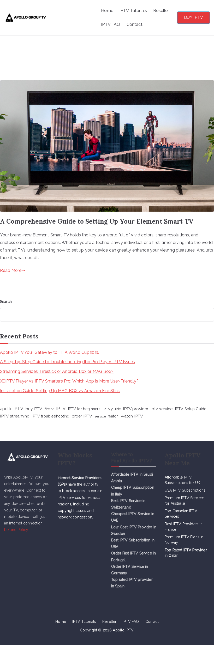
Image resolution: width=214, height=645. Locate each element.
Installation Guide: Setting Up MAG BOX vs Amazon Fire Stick (60, 390)
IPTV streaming (14, 416)
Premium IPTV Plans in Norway (184, 540)
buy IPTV (34, 408)
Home (107, 10)
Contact (134, 24)
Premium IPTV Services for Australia (185, 500)
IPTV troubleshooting (50, 416)
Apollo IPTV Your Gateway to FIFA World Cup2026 (49, 352)
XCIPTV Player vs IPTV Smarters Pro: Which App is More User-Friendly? (69, 381)
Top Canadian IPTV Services (181, 513)
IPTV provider (135, 409)
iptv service (162, 408)
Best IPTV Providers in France (184, 526)
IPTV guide (112, 409)
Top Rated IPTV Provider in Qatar (186, 553)
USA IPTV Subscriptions (185, 490)
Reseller (161, 10)
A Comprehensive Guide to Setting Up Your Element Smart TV (96, 221)
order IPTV (82, 416)
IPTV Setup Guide (191, 409)
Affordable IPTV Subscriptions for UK (182, 480)
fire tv (49, 409)
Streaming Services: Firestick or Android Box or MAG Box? (57, 371)
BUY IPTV (193, 17)
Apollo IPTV (75, 11)
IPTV (61, 408)
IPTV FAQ (110, 24)
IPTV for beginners (84, 409)
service (100, 416)
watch (113, 416)
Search (6, 302)
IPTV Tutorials (133, 10)
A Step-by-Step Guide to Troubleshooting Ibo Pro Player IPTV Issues (67, 361)
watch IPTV (132, 416)
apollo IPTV (11, 408)
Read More (10, 270)
